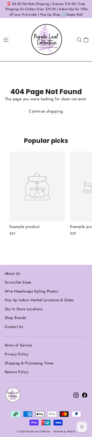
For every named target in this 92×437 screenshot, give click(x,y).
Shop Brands (15, 317)
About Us (12, 273)
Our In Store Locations (23, 309)
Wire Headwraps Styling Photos (31, 291)
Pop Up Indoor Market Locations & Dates (39, 300)
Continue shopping (46, 111)
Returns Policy (16, 372)
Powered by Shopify (64, 431)
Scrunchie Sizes (18, 282)
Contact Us (14, 326)
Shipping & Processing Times (29, 363)
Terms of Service (18, 345)
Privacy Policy (16, 354)
